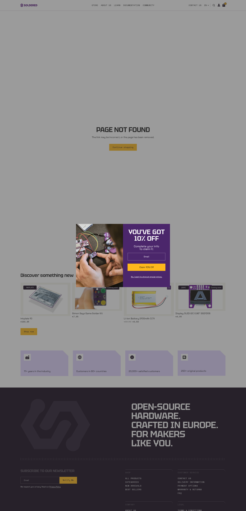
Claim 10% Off (146, 267)
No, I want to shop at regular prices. (146, 277)
